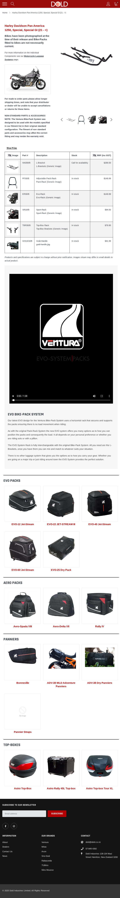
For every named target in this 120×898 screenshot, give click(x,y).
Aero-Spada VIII (22, 626)
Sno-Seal (46, 856)
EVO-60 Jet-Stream (23, 570)
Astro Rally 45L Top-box (61, 788)
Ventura (45, 842)
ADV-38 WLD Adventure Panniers (61, 685)
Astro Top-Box (22, 788)
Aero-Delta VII (61, 626)
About (5, 842)
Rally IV (99, 626)
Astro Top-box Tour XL (99, 788)
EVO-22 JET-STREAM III (61, 524)
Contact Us (7, 851)
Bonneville (22, 683)
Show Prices (12, 148)
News (4, 856)
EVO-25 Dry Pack (61, 570)
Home (5, 13)
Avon (44, 851)
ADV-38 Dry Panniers (99, 683)
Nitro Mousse (48, 870)
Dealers (5, 847)
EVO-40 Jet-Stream (99, 524)
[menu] (4, 4)
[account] (108, 4)
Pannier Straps (23, 732)
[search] (13, 4)
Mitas (44, 847)
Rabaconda (47, 861)
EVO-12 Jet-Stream (23, 524)
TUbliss (45, 865)
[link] (23, 504)
